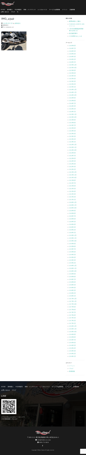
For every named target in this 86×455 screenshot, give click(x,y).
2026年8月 (72, 45)
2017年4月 (72, 315)
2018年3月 (72, 290)
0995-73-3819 (44, 442)
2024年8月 (72, 100)
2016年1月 (72, 356)
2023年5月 (72, 131)
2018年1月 (72, 296)
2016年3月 (72, 351)
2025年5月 (72, 76)
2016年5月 (72, 345)
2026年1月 (72, 62)
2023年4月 (72, 133)
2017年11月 (73, 301)
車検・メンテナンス (30, 9)
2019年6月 (72, 252)
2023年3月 (72, 136)
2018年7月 (72, 279)
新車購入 (10, 9)
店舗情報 (72, 9)
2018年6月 (72, 282)
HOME (3, 9)
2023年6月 (72, 128)
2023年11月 (73, 114)
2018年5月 (72, 285)
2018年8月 (72, 276)
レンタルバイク (42, 9)
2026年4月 (72, 54)
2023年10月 (73, 117)
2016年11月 (73, 329)
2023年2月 (72, 139)
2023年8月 (72, 122)
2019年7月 (72, 249)
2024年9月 (72, 98)
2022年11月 (73, 147)
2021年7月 (72, 183)
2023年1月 (72, 142)
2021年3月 (72, 194)
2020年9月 (72, 210)
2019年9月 (72, 243)
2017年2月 (72, 320)
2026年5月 (72, 51)
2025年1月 (72, 87)
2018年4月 (72, 287)
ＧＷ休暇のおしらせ (75, 36)
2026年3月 (72, 56)
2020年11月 (73, 205)
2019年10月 (73, 241)
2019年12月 (73, 235)
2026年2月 (72, 59)
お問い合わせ (5, 11)
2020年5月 (72, 221)
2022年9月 (72, 153)
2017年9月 (72, 307)
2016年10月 (73, 331)
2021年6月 (72, 186)
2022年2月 (72, 169)
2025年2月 (72, 84)
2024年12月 (73, 89)
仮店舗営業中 (73, 33)
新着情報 (72, 371)
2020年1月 (72, 232)
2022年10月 (73, 150)
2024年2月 (72, 109)
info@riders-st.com (44, 440)
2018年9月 (72, 274)
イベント (65, 9)
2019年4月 (72, 257)
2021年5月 (72, 188)
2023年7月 (72, 125)
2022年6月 (72, 158)
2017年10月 (73, 304)
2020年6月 (72, 219)
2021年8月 (72, 180)
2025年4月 (72, 78)
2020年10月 (73, 208)
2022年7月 (72, 155)
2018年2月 (72, 293)
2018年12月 (73, 265)
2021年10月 (73, 177)
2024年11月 (73, 92)
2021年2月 (72, 197)
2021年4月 (72, 191)
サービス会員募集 (54, 9)
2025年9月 (72, 70)
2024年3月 (72, 106)
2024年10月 (73, 95)
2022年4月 (72, 164)
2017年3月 (72, 318)
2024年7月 (72, 103)
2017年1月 (72, 323)
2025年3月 (72, 81)
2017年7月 (72, 312)
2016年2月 (72, 353)
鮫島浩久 (18, 23)
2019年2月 (72, 263)
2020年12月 (73, 202)
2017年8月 (72, 309)
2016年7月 (72, 340)
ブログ (13, 11)
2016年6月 (72, 342)
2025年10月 (73, 67)
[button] (17, 12)
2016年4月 (72, 348)
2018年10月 (73, 271)
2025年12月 (73, 65)
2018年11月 (73, 268)
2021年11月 (73, 175)
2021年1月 (72, 199)
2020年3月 (72, 227)
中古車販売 (18, 9)
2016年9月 (72, 334)
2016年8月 (72, 337)
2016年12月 (73, 326)
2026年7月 (72, 48)
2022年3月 (72, 166)
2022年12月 (73, 144)
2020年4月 (72, 224)
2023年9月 (72, 120)
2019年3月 (72, 260)
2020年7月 (72, 216)
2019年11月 (73, 238)
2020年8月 (72, 213)
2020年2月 (72, 230)
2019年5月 (72, 254)
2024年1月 (72, 111)
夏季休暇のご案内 (75, 21)
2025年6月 (72, 73)
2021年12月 (73, 172)
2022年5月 (72, 161)
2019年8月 (72, 246)
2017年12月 (73, 298)
